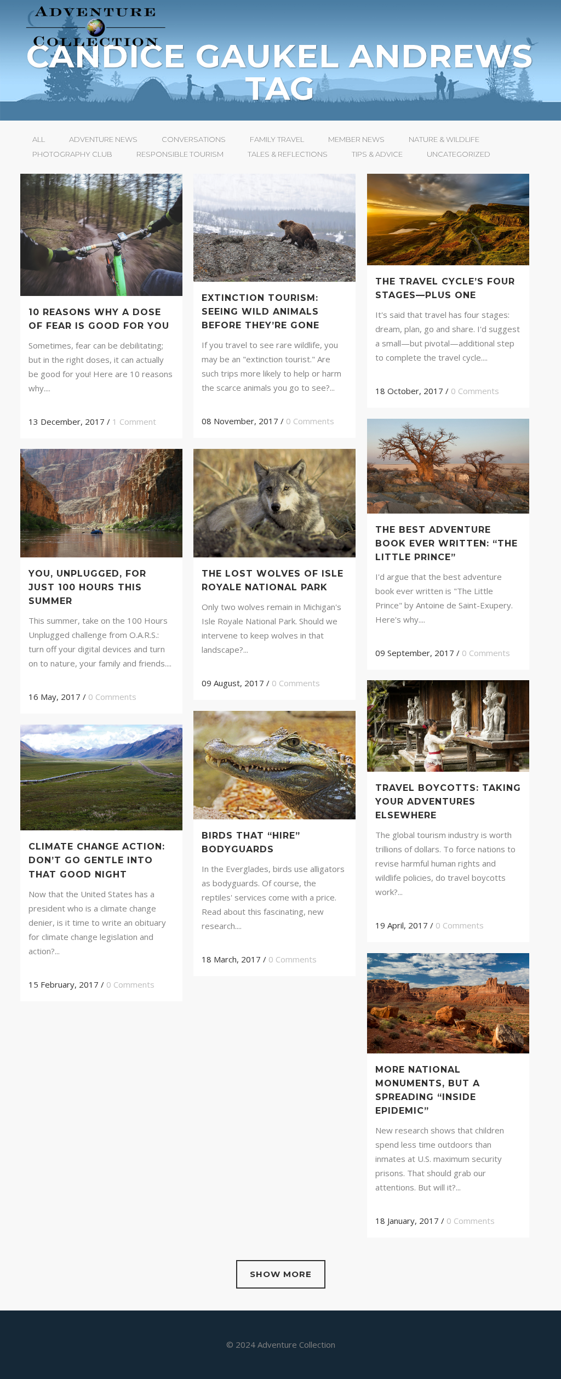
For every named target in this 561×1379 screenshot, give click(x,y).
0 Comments (310, 420)
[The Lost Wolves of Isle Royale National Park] (274, 503)
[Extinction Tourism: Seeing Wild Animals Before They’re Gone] (274, 228)
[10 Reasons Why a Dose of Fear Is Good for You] (101, 234)
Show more (281, 1274)
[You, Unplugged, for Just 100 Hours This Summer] (101, 503)
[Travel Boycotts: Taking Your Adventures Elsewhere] (448, 726)
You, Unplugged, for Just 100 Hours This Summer (87, 587)
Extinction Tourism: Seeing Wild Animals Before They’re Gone (260, 311)
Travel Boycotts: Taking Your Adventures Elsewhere (448, 801)
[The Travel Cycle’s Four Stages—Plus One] (448, 219)
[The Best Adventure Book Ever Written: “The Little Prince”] (448, 466)
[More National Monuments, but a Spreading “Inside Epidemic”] (448, 1003)
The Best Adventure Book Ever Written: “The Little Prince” (446, 543)
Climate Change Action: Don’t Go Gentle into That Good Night (96, 860)
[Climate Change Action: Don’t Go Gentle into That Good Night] (101, 777)
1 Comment (134, 421)
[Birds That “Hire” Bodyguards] (274, 765)
